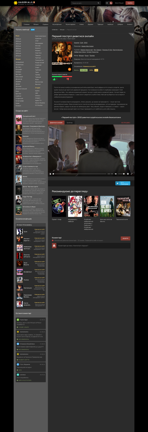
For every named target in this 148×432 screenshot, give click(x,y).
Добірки (120, 24)
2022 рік (18, 48)
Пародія (37, 55)
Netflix (37, 91)
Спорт (37, 67)
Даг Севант (97, 50)
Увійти (130, 3)
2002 (85, 43)
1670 (20, 370)
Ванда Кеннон (118, 50)
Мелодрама (39, 43)
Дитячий (18, 86)
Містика (37, 46)
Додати (125, 238)
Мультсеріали (70, 24)
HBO (36, 93)
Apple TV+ (38, 100)
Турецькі (100, 24)
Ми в (124, 183)
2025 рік (18, 41)
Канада (76, 43)
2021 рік (18, 51)
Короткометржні (40, 36)
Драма (18, 84)
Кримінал (38, 38)
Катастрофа (20, 101)
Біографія (19, 69)
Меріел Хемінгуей (87, 50)
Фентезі (37, 84)
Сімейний (38, 65)
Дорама (18, 81)
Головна (26, 24)
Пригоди (38, 58)
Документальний (21, 89)
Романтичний (39, 62)
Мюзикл (37, 50)
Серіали (45, 24)
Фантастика (39, 82)
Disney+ (37, 95)
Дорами (90, 24)
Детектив (19, 79)
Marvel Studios (40, 103)
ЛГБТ (37, 41)
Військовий (19, 77)
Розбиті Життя (24, 360)
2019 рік (18, 56)
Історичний (19, 98)
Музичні (37, 48)
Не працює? (125, 122)
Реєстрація (119, 3)
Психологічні (39, 60)
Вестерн (18, 74)
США (81, 43)
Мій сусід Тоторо (25, 380)
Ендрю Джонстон (92, 52)
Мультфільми (57, 24)
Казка (17, 103)
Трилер (92, 55)
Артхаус (18, 67)
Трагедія (38, 70)
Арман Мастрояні (87, 46)
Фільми (36, 24)
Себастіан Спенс (80, 52)
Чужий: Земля (24, 327)
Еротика (18, 93)
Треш (37, 72)
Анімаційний (20, 62)
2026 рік (18, 39)
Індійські (110, 24)
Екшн (86, 55)
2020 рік (18, 53)
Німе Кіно (38, 53)
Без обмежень (24, 339)
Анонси (129, 24)
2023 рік (18, 46)
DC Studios (38, 105)
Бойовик (18, 72)
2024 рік (18, 44)
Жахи (37, 79)
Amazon (37, 98)
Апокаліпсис (19, 64)
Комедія (18, 106)
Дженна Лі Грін (107, 50)
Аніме (81, 24)
